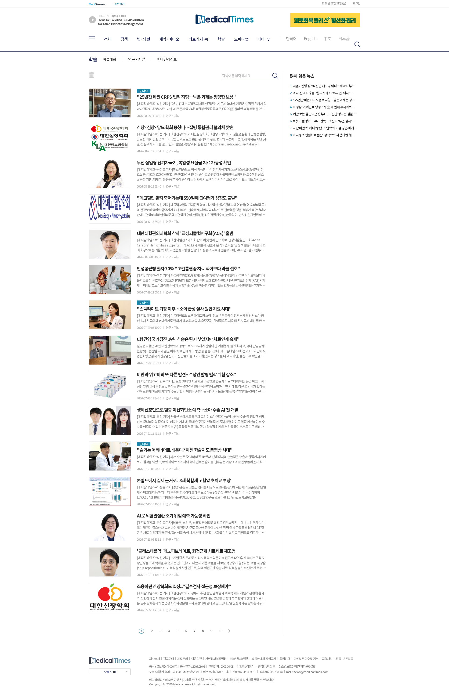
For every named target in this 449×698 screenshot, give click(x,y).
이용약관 (196, 658)
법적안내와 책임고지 (264, 658)
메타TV (263, 39)
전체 (107, 39)
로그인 (356, 3)
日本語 (344, 38)
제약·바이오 (169, 39)
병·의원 (143, 39)
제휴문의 (182, 658)
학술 (221, 39)
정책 (124, 39)
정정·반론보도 (344, 658)
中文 (327, 38)
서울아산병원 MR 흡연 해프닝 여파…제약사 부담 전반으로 (325, 85)
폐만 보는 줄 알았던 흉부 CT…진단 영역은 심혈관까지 (325, 114)
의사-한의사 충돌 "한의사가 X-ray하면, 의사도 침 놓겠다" (325, 92)
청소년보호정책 (239, 658)
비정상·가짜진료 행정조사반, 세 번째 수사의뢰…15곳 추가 (325, 107)
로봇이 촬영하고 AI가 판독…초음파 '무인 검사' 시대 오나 (325, 121)
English (310, 38)
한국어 (291, 38)
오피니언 (241, 39)
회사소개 (154, 658)
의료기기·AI (198, 39)
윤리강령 (284, 658)
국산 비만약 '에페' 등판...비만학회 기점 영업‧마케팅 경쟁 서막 (325, 128)
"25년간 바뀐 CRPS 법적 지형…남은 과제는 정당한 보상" (325, 100)
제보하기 (119, 4)
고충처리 (327, 658)
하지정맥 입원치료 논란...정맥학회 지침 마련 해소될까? (325, 135)
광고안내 (168, 658)
